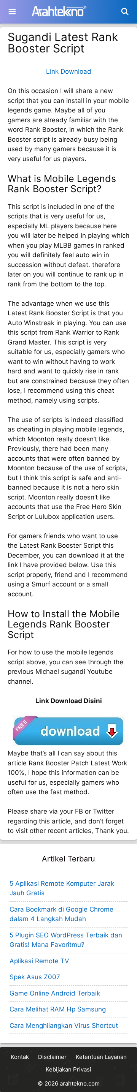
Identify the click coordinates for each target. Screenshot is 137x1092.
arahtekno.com (80, 1083)
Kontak (20, 1056)
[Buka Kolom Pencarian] (125, 12)
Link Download (68, 71)
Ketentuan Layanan (101, 1056)
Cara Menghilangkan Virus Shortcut (64, 1025)
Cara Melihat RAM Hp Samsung (58, 1009)
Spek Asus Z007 (35, 977)
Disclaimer (52, 1056)
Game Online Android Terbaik (55, 993)
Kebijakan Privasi (68, 1069)
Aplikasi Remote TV (39, 961)
